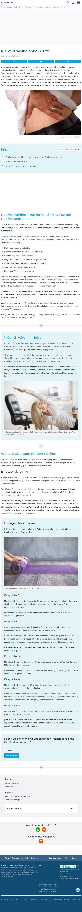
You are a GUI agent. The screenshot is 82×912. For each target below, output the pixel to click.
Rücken (52, 224)
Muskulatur (12, 513)
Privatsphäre (76, 899)
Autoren (60, 858)
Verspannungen (30, 236)
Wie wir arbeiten (71, 858)
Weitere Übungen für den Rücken (21, 166)
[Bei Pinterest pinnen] (68, 61)
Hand (50, 501)
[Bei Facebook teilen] (14, 61)
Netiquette (34, 858)
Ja (8, 746)
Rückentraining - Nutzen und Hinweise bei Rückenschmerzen (34, 157)
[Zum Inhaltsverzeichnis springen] (41, 325)
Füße (14, 346)
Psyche (25, 255)
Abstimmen (11, 755)
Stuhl (66, 343)
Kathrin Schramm (12, 783)
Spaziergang (6, 466)
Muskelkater (41, 361)
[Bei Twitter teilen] (41, 61)
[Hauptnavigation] (78, 2)
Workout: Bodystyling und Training (19, 7)
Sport (3, 7)
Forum (7, 858)
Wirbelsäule (49, 370)
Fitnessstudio (16, 224)
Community (16, 858)
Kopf (45, 349)
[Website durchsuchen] (68, 2)
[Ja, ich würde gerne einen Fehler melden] (41, 841)
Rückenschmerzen (8, 236)
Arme (42, 480)
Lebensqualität (30, 252)
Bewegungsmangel (44, 239)
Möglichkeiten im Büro (16, 161)
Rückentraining (38, 7)
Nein (10, 750)
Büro (27, 343)
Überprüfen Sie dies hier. (47, 891)
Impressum (58, 899)
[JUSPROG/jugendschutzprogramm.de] (68, 866)
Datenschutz (67, 899)
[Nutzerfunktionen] (73, 2)
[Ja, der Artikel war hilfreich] (38, 829)
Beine (45, 346)
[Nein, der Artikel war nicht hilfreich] (44, 829)
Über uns (52, 858)
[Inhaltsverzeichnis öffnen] (78, 890)
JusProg (77, 878)
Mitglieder (25, 858)
